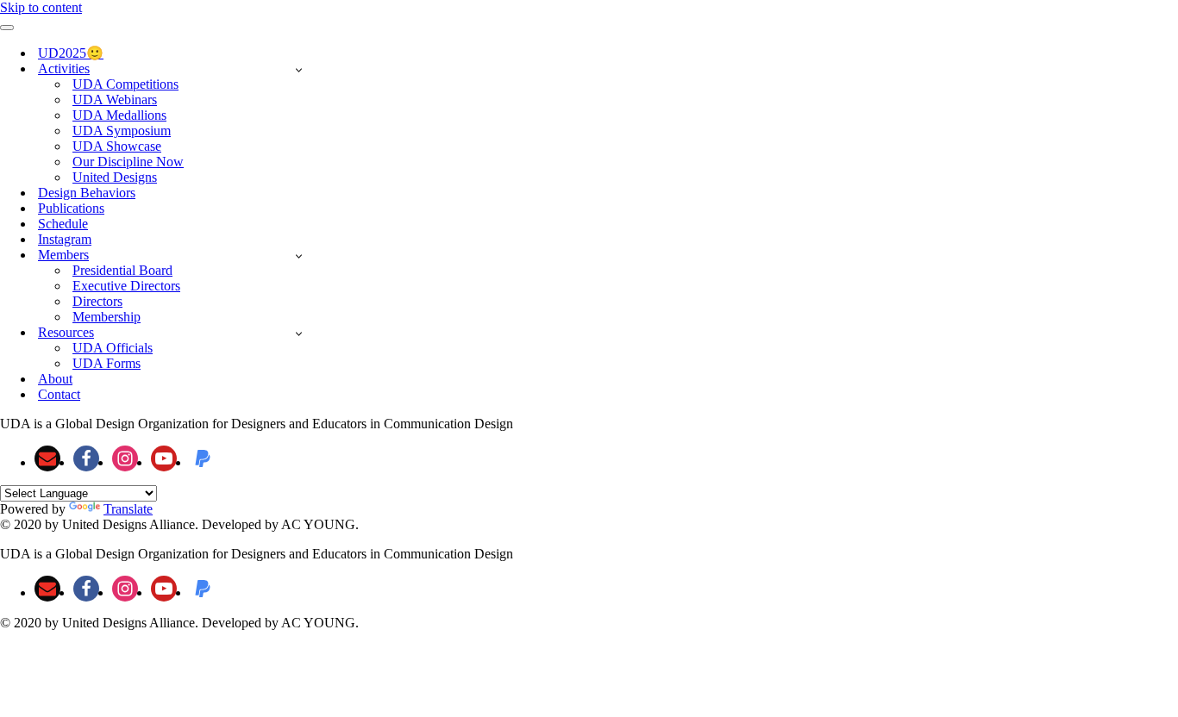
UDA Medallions (119, 115)
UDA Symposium (121, 130)
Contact (59, 394)
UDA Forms (106, 363)
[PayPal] (203, 458)
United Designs (114, 177)
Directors (97, 301)
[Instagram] (125, 458)
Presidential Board (122, 270)
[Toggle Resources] (299, 333)
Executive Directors (126, 285)
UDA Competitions (125, 84)
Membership (106, 316)
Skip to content (41, 7)
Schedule (63, 223)
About (55, 378)
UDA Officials (112, 347)
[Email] (47, 458)
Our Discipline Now (128, 161)
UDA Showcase (116, 146)
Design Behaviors (86, 192)
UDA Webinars (114, 99)
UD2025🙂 (70, 53)
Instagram (64, 239)
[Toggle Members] (299, 255)
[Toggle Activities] (299, 69)
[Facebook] (86, 458)
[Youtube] (164, 458)
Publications (71, 208)
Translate (128, 509)
